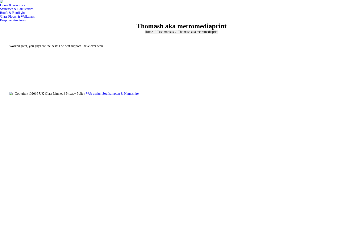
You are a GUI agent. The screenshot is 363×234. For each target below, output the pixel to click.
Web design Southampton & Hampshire (112, 93)
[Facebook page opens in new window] (12, 79)
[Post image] (131, 78)
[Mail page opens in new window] (18, 79)
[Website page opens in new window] (25, 79)
